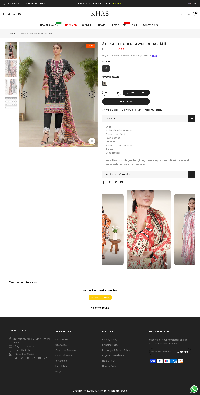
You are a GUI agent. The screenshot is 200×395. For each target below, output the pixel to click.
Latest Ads (61, 366)
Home (12, 34)
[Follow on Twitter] (16, 358)
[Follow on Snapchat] (33, 358)
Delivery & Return (131, 109)
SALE (134, 25)
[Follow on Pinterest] (27, 358)
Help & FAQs (108, 360)
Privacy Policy (109, 339)
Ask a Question (153, 109)
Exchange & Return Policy (116, 350)
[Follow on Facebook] (10, 358)
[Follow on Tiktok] (45, 358)
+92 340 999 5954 (23, 353)
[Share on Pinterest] (14, 14)
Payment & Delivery (113, 355)
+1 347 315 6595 (13, 3)
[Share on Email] (19, 14)
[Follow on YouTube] (39, 358)
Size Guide (112, 109)
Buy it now (126, 101)
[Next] (92, 94)
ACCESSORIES (150, 25)
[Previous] (24, 94)
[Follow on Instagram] (21, 358)
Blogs (58, 371)
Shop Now (117, 3)
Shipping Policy (110, 345)
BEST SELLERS (120, 25)
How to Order (109, 366)
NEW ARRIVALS (50, 25)
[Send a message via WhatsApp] (194, 389)
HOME (101, 25)
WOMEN (86, 25)
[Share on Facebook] (3, 14)
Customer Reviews (65, 350)
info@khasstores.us (35, 3)
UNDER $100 (70, 25)
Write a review (100, 297)
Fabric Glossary (63, 355)
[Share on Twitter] (9, 14)
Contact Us (61, 339)
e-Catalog (61, 360)
